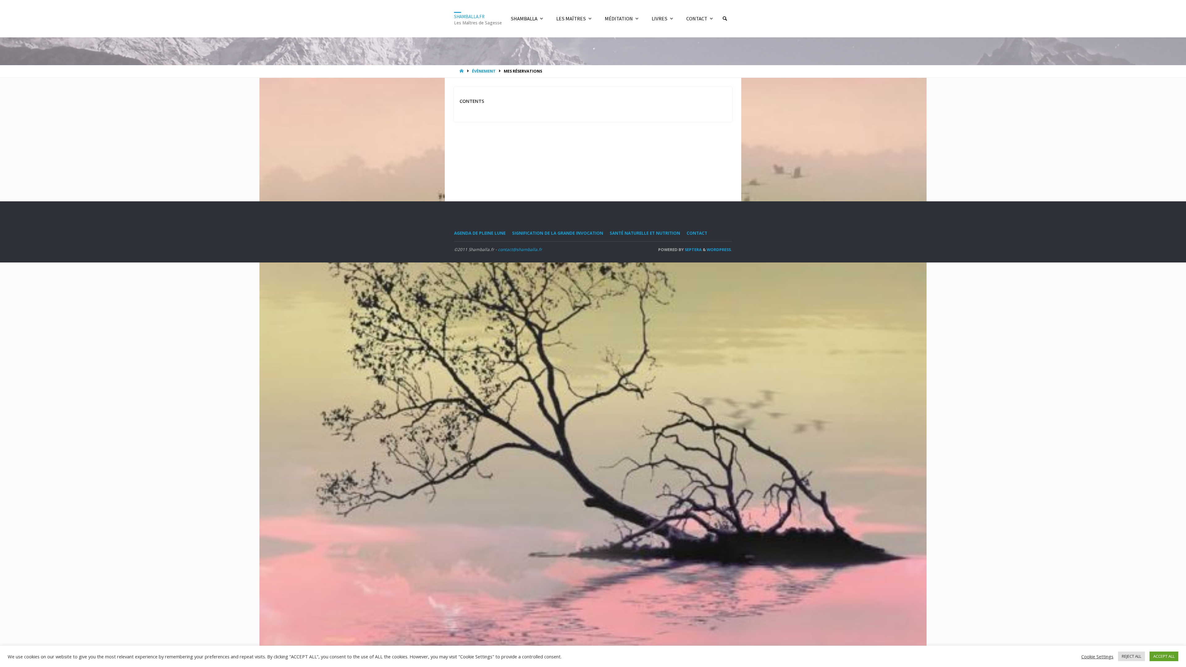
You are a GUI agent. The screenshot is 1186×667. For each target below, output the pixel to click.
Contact (697, 233)
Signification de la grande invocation (557, 233)
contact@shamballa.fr (520, 249)
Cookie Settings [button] (1097, 656)
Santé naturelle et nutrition (645, 233)
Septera (693, 249)
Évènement (484, 71)
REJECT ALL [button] (1131, 656)
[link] (725, 19)
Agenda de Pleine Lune (480, 233)
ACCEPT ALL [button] (1164, 656)
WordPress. (719, 249)
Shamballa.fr (469, 16)
